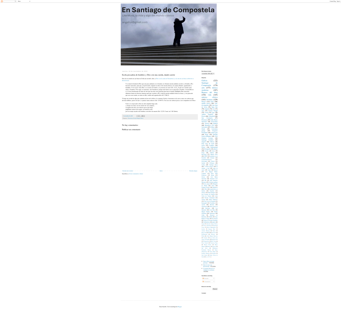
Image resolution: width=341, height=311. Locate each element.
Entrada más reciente (127, 171)
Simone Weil (211, 229)
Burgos (204, 101)
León (216, 196)
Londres (211, 145)
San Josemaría (207, 118)
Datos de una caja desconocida (207, 265)
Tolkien (212, 152)
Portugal (214, 253)
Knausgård (204, 203)
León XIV (208, 256)
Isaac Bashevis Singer (210, 217)
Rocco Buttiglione (211, 227)
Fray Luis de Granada (209, 201)
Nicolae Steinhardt (209, 198)
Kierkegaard (204, 234)
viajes (209, 170)
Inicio (161, 171)
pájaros (214, 222)
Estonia (207, 151)
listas (203, 145)
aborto (216, 149)
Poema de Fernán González (211, 220)
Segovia (214, 246)
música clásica (210, 97)
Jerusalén (204, 127)
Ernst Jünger (213, 251)
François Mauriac (206, 253)
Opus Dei (214, 107)
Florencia (204, 120)
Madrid (215, 123)
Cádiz (203, 215)
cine (203, 111)
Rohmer (208, 246)
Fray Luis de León (208, 143)
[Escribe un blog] (139, 116)
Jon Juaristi (215, 218)
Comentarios (207, 281)
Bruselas (212, 204)
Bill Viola (213, 241)
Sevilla (203, 229)
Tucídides (212, 203)
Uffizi (205, 189)
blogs (206, 134)
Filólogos (212, 163)
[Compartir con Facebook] (142, 116)
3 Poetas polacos (208, 166)
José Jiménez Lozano (210, 137)
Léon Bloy (212, 210)
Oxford (213, 161)
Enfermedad (214, 147)
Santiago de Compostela (210, 83)
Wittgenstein (206, 241)
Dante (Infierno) (213, 199)
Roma (212, 175)
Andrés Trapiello (207, 114)
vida (209, 94)
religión (207, 109)
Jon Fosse (214, 232)
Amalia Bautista (206, 231)
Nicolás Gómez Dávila (212, 224)
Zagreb (204, 142)
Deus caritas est (214, 206)
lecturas (210, 99)
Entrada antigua (193, 171)
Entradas (206, 278)
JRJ (205, 180)
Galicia (204, 80)
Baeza (214, 231)
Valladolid (212, 116)
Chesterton (130, 118)
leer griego (207, 184)
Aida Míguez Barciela (212, 236)
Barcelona (204, 154)
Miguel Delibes (206, 211)
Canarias (206, 238)
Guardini (212, 191)
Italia (212, 101)
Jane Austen (204, 255)
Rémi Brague (211, 192)
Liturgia (212, 158)
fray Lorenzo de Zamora (208, 194)
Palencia (213, 234)
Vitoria (203, 199)
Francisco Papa (214, 243)
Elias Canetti (205, 243)
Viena (206, 112)
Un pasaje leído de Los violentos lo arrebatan (209, 269)
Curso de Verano (206, 196)
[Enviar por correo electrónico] (137, 116)
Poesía (203, 116)
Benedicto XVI (209, 125)
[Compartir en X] (141, 116)
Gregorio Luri (214, 178)
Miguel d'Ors (214, 154)
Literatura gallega (213, 182)
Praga (203, 152)
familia (203, 163)
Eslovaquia (204, 161)
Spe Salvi (205, 248)
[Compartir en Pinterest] (144, 116)
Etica (213, 185)
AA (214, 109)
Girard (203, 224)
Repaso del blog (210, 92)
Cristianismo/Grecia (207, 159)
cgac (213, 112)
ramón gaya (214, 132)
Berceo (216, 170)
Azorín (203, 204)
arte (203, 87)
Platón (203, 236)
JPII (209, 232)
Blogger (180, 306)
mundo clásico (206, 103)
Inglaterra (215, 187)
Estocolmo (214, 122)
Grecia (203, 177)
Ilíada (203, 129)
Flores (203, 147)
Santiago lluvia (213, 165)
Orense (203, 192)
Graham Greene (206, 187)
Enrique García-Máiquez (210, 135)
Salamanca (212, 213)
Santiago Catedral (207, 140)
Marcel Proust (207, 244)
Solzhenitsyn (206, 222)
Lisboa (203, 165)
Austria (207, 123)
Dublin (211, 217)
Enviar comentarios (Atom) (136, 174)
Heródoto (207, 208)
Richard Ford (215, 239)
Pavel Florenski (207, 225)
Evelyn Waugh (136, 118)
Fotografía (207, 149)
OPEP (205, 156)
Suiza (213, 151)
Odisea (141, 118)
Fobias (213, 127)
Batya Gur (204, 232)
